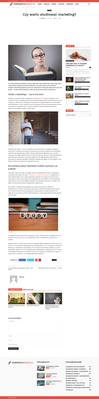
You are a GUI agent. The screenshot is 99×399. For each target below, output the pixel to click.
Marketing (70, 4)
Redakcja (43, 18)
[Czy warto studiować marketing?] (41, 375)
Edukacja (46, 4)
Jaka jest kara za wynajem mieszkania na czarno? (76, 64)
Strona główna (24, 1)
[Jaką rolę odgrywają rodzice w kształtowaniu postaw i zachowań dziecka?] (69, 79)
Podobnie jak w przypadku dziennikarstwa (39, 175)
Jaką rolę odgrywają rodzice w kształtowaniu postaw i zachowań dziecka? (83, 79)
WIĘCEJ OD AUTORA (28, 289)
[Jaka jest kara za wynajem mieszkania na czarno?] (78, 55)
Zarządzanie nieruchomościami (75, 366)
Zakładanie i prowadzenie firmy (75, 385)
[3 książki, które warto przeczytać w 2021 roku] (16, 298)
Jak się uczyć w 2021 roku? (33, 305)
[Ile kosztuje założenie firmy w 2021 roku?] (41, 383)
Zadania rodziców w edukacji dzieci (82, 82)
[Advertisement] (49, 31)
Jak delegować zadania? (52, 366)
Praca (77, 4)
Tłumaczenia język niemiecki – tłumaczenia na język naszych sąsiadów (52, 307)
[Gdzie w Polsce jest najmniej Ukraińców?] (69, 103)
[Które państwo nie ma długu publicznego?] (69, 88)
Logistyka (61, 4)
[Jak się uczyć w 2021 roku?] (35, 298)
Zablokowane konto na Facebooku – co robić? (50, 268)
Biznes (40, 4)
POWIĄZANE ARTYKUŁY (15, 289)
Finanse (54, 4)
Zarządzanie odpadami (72, 373)
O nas (30, 1)
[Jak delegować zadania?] (41, 368)
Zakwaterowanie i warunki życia (81, 104)
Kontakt (39, 1)
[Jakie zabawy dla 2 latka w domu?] (69, 95)
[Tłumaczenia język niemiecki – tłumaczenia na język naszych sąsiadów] (53, 298)
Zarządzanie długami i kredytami (81, 89)
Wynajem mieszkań (70, 60)
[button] (89, 4)
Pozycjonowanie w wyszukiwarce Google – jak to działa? (20, 268)
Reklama (34, 1)
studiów (42, 98)
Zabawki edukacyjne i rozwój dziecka (82, 96)
